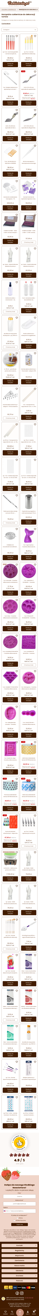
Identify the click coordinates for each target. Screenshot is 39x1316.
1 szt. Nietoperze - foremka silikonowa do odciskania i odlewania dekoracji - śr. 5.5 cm (28, 688)
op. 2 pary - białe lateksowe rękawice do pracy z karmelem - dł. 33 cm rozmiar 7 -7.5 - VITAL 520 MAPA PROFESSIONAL (29, 869)
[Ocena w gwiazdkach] (19, 1155)
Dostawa (19, 1276)
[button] (27, 1313)
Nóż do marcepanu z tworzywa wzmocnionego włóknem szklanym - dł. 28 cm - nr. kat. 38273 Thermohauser (28, 162)
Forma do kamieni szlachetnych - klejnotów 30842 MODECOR (10, 832)
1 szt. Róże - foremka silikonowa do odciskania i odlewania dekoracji (10, 617)
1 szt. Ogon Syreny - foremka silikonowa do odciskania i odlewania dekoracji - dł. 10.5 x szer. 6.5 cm (28, 546)
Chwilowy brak (28, 242)
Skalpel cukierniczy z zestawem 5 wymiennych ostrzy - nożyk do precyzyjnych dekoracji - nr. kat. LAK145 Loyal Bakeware (29, 1078)
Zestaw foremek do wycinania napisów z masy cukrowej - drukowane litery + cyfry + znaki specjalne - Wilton (28, 198)
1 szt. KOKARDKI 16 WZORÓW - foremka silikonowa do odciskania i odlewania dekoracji (28, 652)
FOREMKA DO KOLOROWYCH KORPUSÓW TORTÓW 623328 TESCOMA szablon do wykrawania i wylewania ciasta (10, 546)
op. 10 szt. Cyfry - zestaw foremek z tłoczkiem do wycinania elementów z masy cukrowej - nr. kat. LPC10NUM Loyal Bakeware (10, 1114)
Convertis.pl (26, 1306)
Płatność (19, 1281)
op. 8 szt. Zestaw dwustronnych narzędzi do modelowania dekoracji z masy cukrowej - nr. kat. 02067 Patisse (10, 972)
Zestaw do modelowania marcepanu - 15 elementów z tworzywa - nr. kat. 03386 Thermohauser (10, 198)
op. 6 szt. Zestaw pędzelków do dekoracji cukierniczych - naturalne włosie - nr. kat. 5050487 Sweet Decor (10, 936)
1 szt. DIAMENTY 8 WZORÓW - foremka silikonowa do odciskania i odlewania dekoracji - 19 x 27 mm (10, 688)
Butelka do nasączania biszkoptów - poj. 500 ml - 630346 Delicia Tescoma (10, 334)
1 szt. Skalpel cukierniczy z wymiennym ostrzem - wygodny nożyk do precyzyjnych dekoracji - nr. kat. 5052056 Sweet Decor (10, 88)
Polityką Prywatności (28, 1233)
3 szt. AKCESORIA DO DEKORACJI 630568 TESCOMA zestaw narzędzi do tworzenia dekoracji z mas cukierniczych (10, 162)
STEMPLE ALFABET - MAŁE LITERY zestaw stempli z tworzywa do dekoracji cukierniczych (10, 232)
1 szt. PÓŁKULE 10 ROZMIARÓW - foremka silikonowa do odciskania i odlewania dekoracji (28, 617)
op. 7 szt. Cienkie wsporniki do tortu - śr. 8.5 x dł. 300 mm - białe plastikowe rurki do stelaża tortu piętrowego (10, 477)
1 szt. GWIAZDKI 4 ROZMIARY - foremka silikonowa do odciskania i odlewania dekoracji (28, 581)
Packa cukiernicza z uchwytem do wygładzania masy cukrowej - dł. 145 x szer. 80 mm (28, 334)
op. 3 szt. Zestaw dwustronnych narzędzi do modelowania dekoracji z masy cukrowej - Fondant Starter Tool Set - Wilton (10, 1078)
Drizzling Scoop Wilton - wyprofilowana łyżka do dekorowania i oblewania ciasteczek (29, 936)
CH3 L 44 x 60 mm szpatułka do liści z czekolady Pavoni (10, 127)
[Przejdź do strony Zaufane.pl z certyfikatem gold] (19, 1143)
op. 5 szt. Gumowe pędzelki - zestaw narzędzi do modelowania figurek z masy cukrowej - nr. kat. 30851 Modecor (10, 53)
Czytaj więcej (6, 23)
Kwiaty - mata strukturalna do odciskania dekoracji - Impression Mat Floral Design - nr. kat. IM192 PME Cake (28, 1007)
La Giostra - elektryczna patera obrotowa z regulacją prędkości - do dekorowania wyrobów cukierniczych (10, 869)
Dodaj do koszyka (10, 64)
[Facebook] (17, 1293)
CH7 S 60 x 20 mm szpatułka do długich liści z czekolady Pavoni (28, 127)
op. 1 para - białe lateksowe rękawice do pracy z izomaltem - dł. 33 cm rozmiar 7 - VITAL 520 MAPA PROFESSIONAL (10, 265)
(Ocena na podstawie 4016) (15, 1299)
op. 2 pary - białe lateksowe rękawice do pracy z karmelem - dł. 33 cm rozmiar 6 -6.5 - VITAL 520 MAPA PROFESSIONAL (10, 903)
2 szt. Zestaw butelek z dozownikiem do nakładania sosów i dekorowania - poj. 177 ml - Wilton (28, 299)
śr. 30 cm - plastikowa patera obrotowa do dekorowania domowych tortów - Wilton (10, 370)
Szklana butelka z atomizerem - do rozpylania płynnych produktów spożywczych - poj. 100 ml (10, 299)
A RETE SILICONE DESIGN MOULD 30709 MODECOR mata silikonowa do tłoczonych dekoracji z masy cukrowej (28, 759)
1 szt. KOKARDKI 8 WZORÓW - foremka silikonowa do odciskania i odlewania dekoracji (10, 652)
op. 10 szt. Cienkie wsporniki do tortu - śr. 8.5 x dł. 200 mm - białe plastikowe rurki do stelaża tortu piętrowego (28, 441)
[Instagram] (22, 1293)
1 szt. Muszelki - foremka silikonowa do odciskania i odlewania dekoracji (10, 581)
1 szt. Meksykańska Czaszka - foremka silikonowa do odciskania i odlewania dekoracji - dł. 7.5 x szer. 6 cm (10, 723)
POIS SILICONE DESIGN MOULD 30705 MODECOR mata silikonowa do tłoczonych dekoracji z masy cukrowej (10, 796)
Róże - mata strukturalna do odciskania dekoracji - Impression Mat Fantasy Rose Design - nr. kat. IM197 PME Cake (28, 972)
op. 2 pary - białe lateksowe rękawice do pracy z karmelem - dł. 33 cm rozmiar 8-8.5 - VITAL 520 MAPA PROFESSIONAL (29, 903)
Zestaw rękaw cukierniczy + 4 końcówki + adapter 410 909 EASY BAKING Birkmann (28, 370)
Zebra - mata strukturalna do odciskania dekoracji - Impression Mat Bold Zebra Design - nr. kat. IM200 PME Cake (10, 1007)
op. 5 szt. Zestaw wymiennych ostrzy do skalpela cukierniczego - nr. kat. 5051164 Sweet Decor (29, 832)
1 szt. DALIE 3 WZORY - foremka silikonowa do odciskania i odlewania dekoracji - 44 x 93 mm (28, 723)
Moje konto (19, 1255)
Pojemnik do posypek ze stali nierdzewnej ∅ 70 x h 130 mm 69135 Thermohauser (29, 512)
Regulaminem (18, 1233)
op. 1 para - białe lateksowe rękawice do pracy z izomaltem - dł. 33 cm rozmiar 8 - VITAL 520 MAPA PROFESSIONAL (28, 265)
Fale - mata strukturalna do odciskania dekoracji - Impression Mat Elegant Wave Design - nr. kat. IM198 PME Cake (10, 1043)
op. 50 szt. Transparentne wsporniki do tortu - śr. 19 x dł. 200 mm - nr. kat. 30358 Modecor (10, 441)
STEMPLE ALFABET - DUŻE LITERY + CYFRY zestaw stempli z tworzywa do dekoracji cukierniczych (28, 232)
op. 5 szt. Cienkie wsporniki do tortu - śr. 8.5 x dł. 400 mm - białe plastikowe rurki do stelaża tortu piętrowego (28, 477)
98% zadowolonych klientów (15, 1298)
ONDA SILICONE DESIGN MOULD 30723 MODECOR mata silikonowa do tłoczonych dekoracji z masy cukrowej (28, 796)
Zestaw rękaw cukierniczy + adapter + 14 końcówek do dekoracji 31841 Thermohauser (10, 406)
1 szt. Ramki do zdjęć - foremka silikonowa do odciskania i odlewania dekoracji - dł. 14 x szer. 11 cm (10, 759)
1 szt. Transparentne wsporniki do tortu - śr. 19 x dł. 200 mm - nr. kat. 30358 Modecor (28, 406)
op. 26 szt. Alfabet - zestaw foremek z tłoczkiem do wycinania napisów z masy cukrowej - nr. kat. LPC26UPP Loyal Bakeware (28, 1114)
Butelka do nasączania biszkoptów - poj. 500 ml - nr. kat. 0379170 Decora (28, 1043)
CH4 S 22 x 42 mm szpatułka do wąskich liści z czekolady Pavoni (28, 88)
